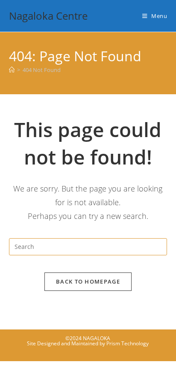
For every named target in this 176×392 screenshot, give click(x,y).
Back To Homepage (88, 281)
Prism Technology (127, 343)
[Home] (12, 70)
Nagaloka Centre (48, 16)
